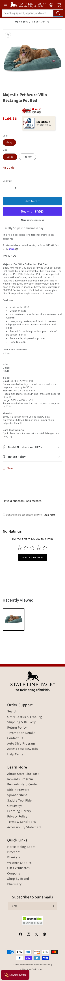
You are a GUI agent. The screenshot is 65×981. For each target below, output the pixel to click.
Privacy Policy (17, 816)
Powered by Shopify (43, 964)
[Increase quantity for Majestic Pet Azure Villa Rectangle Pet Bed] (24, 188)
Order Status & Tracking (24, 717)
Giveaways (14, 806)
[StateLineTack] (28, 5)
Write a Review (32, 557)
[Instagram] (28, 934)
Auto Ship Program (21, 743)
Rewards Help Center (22, 784)
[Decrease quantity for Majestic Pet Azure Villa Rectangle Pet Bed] (7, 188)
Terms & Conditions (21, 822)
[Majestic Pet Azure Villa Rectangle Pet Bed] (14, 619)
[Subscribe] (53, 906)
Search (12, 711)
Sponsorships (17, 795)
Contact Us (15, 738)
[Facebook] (21, 934)
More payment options (32, 220)
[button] (32, 447)
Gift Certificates (18, 868)
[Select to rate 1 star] (19, 547)
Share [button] (10, 468)
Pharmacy (14, 884)
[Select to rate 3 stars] (32, 547)
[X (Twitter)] (36, 934)
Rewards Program (20, 779)
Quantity (7, 181)
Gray (9, 142)
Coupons (13, 873)
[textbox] (32, 507)
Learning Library (19, 811)
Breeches (14, 852)
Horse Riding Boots (21, 847)
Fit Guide (8, 168)
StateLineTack (26, 964)
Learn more (49, 514)
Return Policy (17, 727)
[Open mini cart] (59, 5)
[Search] (58, 13)
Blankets (13, 857)
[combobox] (32, 13)
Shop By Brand (18, 879)
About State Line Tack (23, 774)
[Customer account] (51, 5)
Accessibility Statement (24, 827)
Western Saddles (19, 863)
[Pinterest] (44, 934)
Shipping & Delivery (21, 722)
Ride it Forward (18, 790)
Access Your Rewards (22, 749)
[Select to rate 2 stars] (26, 547)
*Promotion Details (21, 733)
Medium (27, 157)
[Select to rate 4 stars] (38, 547)
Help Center (16, 754)
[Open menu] (6, 4)
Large (9, 157)
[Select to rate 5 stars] (45, 547)
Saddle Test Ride (19, 800)
